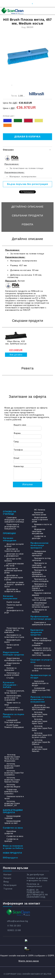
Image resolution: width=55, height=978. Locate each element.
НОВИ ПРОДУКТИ (12, 853)
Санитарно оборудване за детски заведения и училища (14, 520)
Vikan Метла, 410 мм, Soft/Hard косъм (15, 342)
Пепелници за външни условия (11, 674)
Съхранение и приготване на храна (13, 709)
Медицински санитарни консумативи (38, 531)
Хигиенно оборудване (9, 539)
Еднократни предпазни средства (37, 632)
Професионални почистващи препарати (40, 545)
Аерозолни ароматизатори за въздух (40, 683)
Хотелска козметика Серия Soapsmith (12, 766)
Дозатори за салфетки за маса (12, 590)
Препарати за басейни (39, 611)
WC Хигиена (39, 510)
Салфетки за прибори (11, 840)
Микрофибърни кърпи (12, 641)
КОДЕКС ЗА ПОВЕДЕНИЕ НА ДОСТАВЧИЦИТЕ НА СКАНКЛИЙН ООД (37, 893)
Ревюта (27, 224)
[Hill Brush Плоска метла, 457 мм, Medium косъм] (28, 52)
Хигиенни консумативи (10, 597)
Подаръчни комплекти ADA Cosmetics (11, 791)
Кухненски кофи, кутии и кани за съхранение (12, 698)
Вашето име (20, 425)
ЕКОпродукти (10, 857)
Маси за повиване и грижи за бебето (13, 847)
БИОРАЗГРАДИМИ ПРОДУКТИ (13, 811)
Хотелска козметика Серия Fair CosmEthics (14, 773)
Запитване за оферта (27, 233)
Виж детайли (16, 355)
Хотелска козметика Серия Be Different (41, 742)
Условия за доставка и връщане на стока (37, 879)
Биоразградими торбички (12, 817)
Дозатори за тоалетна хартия (12, 550)
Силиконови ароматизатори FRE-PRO (41, 690)
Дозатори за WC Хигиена (12, 560)
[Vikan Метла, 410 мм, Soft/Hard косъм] (16, 336)
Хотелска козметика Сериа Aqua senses (39, 714)
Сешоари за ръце (42, 666)
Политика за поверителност (34, 885)
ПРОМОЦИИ (9, 533)
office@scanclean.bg (17, 921)
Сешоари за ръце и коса (41, 660)
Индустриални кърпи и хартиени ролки (40, 519)
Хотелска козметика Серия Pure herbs (42, 728)
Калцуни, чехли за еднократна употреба (41, 649)
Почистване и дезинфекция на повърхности (11, 527)
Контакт (7, 874)
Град (16, 441)
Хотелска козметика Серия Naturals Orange (12, 780)
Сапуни (10, 608)
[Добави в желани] (12, 84)
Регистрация (10, 885)
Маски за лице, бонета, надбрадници (41, 639)
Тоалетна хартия (14, 605)
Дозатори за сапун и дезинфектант (14, 555)
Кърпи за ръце (13, 602)
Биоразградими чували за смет (12, 822)
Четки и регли (13, 645)
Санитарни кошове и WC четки (14, 565)
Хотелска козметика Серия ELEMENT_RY (12, 803)
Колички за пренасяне (10, 669)
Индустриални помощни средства (13, 653)
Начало (7, 878)
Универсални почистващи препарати (39, 553)
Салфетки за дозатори (39, 537)
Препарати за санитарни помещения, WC (39, 565)
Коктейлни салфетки (10, 832)
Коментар (19, 466)
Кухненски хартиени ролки (39, 514)
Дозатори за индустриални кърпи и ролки (13, 577)
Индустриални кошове (12, 664)
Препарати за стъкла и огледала (40, 580)
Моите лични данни (28, 961)
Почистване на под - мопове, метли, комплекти (14, 630)
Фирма (17, 433)
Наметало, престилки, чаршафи (41, 654)
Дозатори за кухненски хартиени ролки (13, 570)
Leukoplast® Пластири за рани (12, 721)
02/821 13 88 (14, 930)
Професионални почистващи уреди (41, 617)
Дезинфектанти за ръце (13, 611)
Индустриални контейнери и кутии (13, 659)
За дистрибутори (35, 874)
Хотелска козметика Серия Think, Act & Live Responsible (12, 758)
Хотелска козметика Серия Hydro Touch (39, 721)
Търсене (8, 888)
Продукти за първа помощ (13, 715)
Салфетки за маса (13, 828)
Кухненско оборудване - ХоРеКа (10, 684)
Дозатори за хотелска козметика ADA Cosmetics (41, 707)
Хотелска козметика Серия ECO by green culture (42, 735)
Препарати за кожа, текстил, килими (42, 599)
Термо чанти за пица (12, 704)
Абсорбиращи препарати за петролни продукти (40, 605)
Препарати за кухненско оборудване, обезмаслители (39, 573)
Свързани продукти (27, 215)
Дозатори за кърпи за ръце (14, 545)
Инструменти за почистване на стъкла (14, 636)
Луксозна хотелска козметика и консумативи (41, 699)
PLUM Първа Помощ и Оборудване (14, 726)
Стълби (10, 678)
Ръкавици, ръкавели (37, 644)
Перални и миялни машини (41, 594)
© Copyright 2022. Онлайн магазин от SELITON (27, 974)
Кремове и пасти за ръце (42, 525)
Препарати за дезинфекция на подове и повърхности (39, 587)
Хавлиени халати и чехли (14, 797)
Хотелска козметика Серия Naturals (39, 749)
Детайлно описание (27, 206)
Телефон (18, 450)
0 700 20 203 (14, 925)
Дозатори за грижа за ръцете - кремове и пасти (14, 584)
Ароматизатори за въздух (41, 676)
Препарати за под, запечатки (41, 559)
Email (16, 458)
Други (9, 648)
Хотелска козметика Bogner (12, 786)
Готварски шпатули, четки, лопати (14, 692)
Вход (6, 881)
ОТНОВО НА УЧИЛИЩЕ (9, 512)
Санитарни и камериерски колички (41, 623)
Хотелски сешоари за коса (41, 669)
